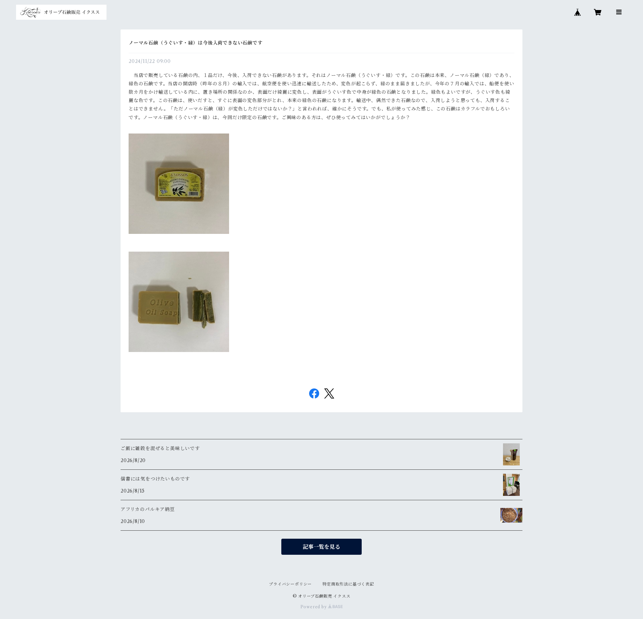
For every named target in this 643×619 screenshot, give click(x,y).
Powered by (314, 606)
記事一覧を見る (321, 546)
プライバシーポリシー (290, 584)
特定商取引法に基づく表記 (348, 584)
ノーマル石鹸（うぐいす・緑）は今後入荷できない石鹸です (196, 43)
